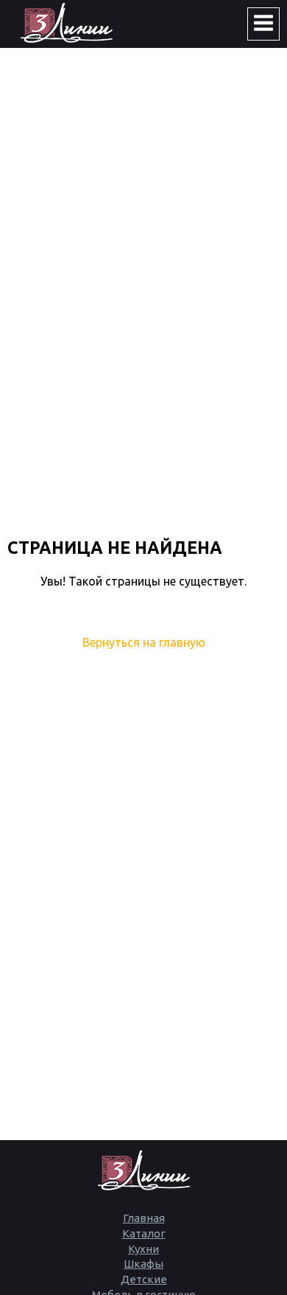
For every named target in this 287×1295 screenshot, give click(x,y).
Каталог (144, 1233)
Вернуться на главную (143, 642)
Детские (144, 1279)
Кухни (143, 1249)
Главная (144, 1218)
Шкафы (143, 1263)
